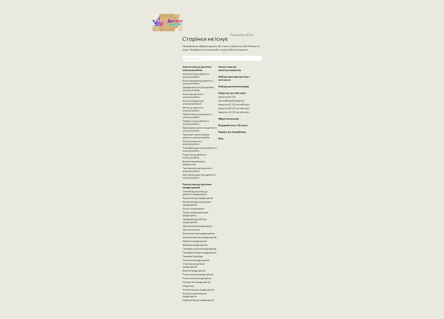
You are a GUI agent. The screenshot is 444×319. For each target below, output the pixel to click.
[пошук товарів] (259, 58)
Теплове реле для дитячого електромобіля (197, 170)
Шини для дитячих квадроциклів (200, 237)
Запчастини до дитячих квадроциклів (197, 186)
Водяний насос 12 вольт (233, 125)
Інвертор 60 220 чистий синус (234, 104)
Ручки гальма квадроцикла (197, 278)
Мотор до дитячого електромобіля (193, 109)
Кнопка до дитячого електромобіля (193, 95)
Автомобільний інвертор (231, 100)
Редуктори (188, 285)
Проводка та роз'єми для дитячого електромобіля (196, 136)
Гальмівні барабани (193, 256)
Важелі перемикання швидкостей (194, 163)
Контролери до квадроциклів (198, 289)
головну (209, 49)
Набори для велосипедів (233, 86)
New (221, 138)
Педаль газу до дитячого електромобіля (196, 122)
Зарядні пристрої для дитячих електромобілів (198, 89)
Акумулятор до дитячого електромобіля (196, 75)
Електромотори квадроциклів (199, 233)
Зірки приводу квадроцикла (197, 226)
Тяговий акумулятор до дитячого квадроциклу (195, 193)
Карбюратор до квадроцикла (198, 300)
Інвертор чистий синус (232, 92)
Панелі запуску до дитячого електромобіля (197, 116)
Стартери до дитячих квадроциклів (194, 265)
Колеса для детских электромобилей (193, 102)
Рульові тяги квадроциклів (197, 282)
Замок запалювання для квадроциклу (195, 214)
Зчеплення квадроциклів (196, 260)
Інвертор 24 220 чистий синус (234, 112)
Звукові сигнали (191, 229)
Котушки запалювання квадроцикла (195, 295)
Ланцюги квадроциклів (195, 241)
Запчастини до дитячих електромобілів (197, 68)
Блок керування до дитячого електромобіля (198, 82)
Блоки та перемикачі (193, 208)
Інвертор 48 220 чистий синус (234, 108)
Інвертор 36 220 (227, 96)
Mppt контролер (228, 118)
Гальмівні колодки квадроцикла (199, 252)
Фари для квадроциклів (195, 245)
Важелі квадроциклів (194, 270)
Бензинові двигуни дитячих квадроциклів (197, 203)
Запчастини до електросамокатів (229, 68)
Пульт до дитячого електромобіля (192, 143)
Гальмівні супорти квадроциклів (199, 248)
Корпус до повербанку (232, 131)
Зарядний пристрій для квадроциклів (195, 221)
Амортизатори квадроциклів (198, 198)
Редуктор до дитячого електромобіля (194, 156)
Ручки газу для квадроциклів (198, 274)
